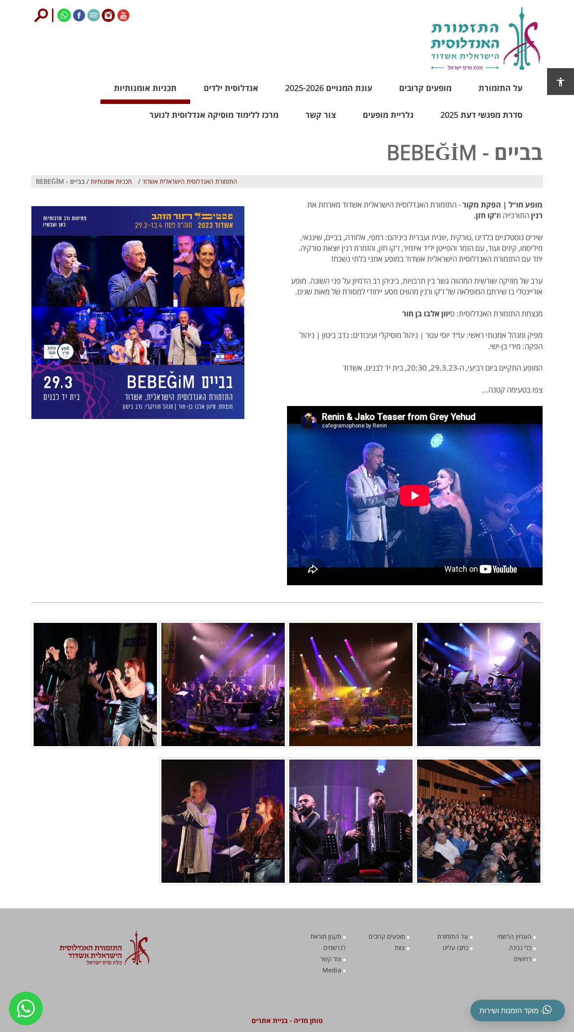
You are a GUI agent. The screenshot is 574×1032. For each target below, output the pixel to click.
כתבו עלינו (456, 947)
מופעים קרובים (425, 87)
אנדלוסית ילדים (231, 87)
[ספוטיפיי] (93, 14)
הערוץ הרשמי (515, 936)
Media (332, 970)
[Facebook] (78, 14)
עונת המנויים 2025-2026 (328, 87)
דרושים (523, 958)
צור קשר (320, 114)
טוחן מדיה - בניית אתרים (287, 1020)
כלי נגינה (521, 947)
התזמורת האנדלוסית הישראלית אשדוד (189, 181)
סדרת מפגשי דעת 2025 (481, 114)
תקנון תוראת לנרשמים (328, 942)
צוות (401, 947)
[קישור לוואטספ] (63, 14)
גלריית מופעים (388, 114)
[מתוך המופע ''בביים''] (478, 684)
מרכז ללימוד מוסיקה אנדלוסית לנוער (213, 114)
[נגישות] (560, 81)
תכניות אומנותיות (145, 87)
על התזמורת (500, 87)
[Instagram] (107, 14)
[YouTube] (122, 14)
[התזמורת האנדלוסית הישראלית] (459, 38)
